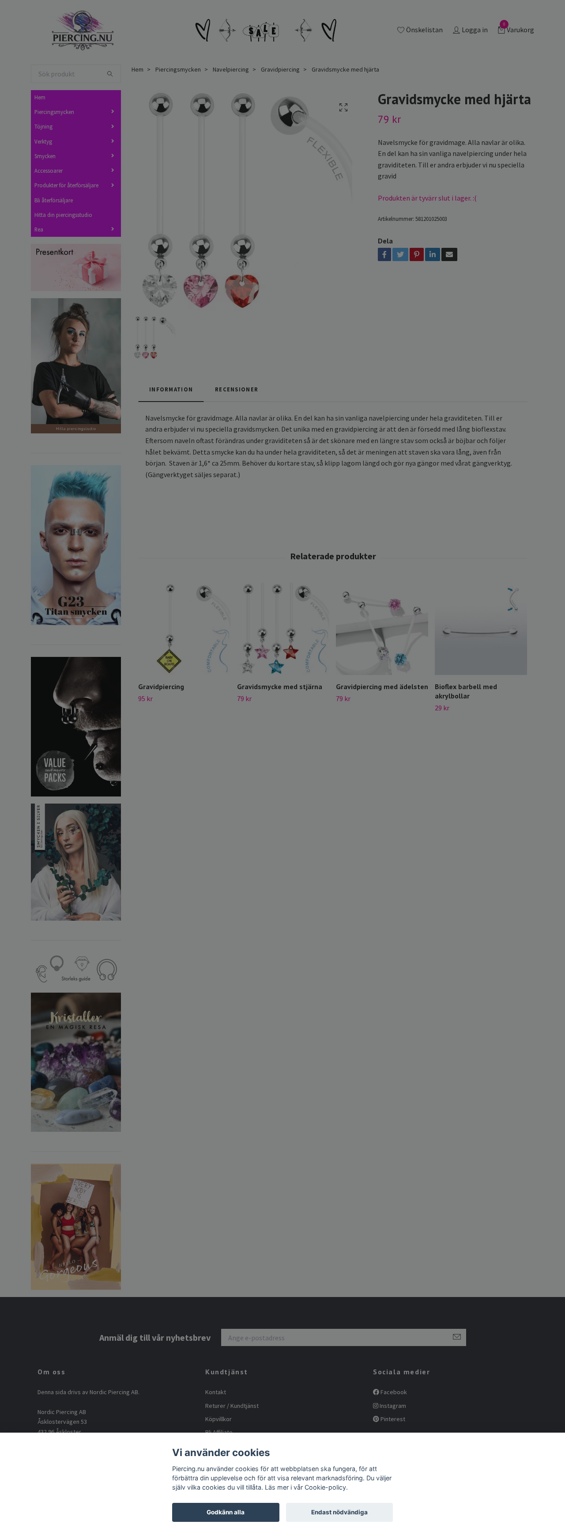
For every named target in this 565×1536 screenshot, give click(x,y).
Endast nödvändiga (339, 1512)
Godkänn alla (226, 1512)
